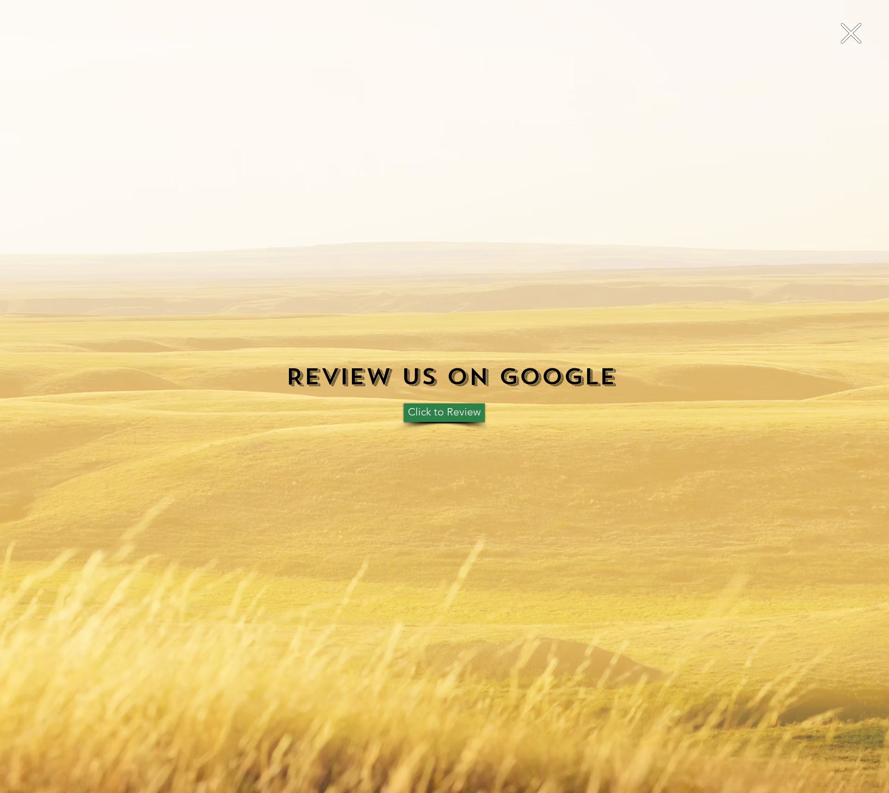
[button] (851, 33)
